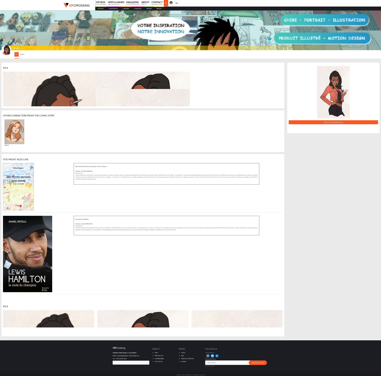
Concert (138, 8)
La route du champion (82, 219)
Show (149, 8)
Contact (183, 361)
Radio (159, 8)
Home (183, 353)
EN (177, 3)
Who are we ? (159, 355)
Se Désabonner (210, 366)
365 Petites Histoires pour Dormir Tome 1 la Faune (91, 166)
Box (182, 355)
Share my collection (187, 358)
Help (156, 353)
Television (113, 8)
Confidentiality (159, 358)
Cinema (126, 8)
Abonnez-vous (258, 363)
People (101, 8)
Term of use (159, 361)
